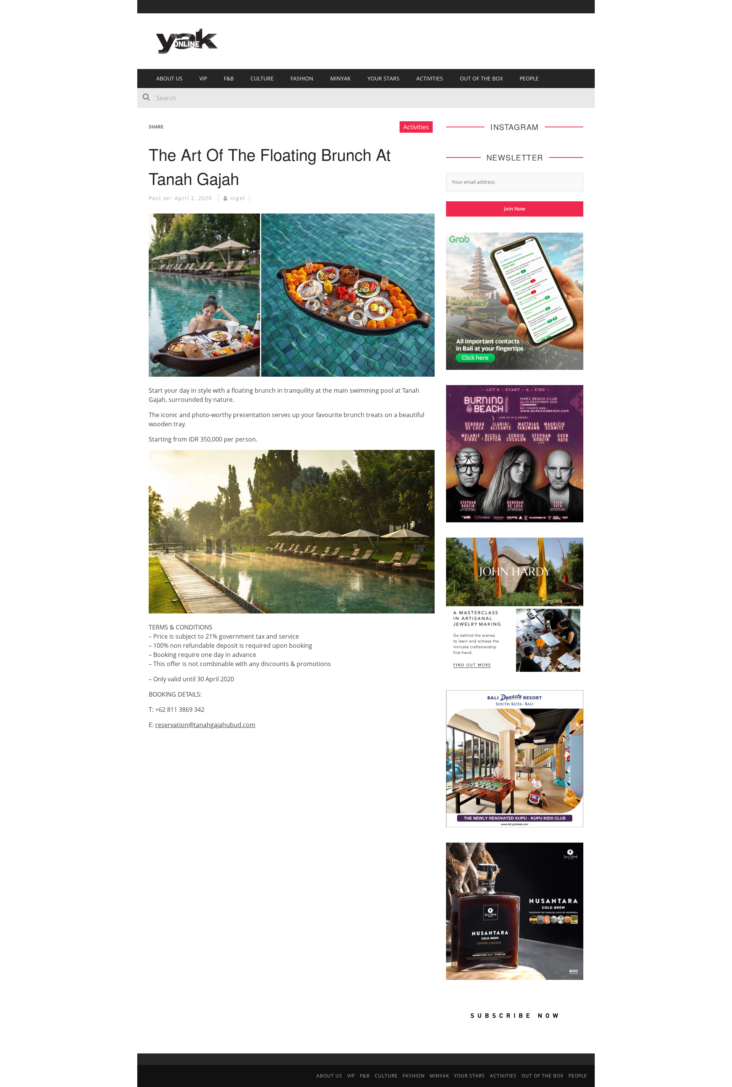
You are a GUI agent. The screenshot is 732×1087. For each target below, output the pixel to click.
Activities (429, 78)
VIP (203, 78)
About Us (169, 78)
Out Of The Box (481, 78)
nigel (237, 198)
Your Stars (384, 78)
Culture (262, 78)
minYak (340, 78)
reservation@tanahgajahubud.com (205, 725)
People (529, 78)
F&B (229, 78)
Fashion (302, 78)
